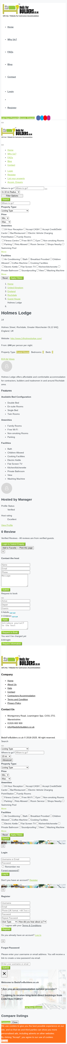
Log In (5, 874)
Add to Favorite (9, 548)
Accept (4, 1041)
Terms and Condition (17, 699)
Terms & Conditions (31, 925)
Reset (5, 278)
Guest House (13, 299)
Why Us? (12, 39)
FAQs (10, 52)
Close (14, 1022)
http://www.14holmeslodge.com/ (26, 338)
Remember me (12, 866)
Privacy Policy (14, 703)
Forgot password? (10, 870)
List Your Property (10, 118)
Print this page (26, 548)
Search (5, 199)
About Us (12, 684)
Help (9, 688)
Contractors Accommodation (21, 695)
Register (11, 107)
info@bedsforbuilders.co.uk (20, 727)
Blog (9, 64)
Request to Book (10, 632)
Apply (5, 620)
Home (10, 27)
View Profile (7, 525)
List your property (16, 178)
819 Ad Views (7, 359)
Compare (5, 1022)
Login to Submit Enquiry (13, 544)
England (11, 291)
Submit (5, 590)
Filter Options (12, 196)
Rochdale (12, 295)
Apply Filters (16, 278)
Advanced (7, 760)
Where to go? (8, 188)
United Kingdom (15, 287)
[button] (3, 252)
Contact (11, 77)
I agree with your (22, 925)
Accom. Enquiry (27, 118)
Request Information (11, 644)
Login (10, 91)
